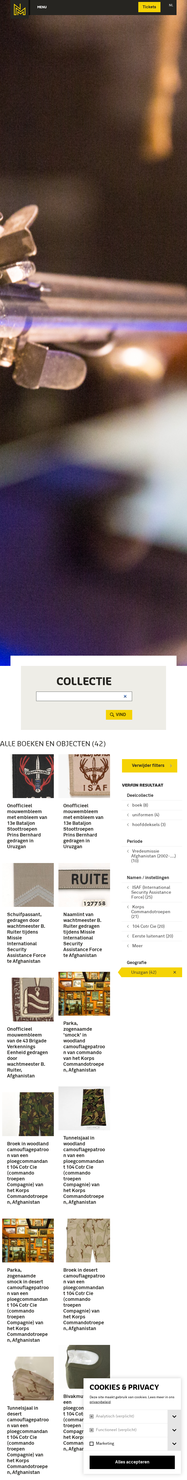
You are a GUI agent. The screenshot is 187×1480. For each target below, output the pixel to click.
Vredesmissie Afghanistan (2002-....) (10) (153, 856)
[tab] (174, 1416)
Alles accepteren (132, 1462)
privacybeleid (100, 1402)
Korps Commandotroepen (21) (150, 912)
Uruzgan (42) (143, 972)
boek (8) (140, 805)
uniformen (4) (145, 815)
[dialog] (132, 1426)
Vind (121, 715)
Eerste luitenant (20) (152, 936)
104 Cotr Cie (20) (148, 926)
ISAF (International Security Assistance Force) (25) (151, 892)
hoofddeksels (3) (149, 825)
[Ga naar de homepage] (19, 9)
